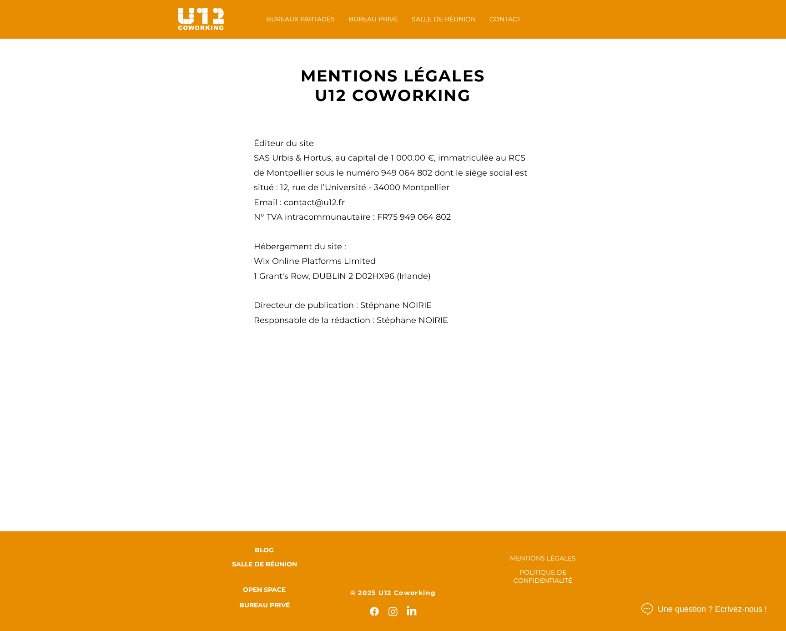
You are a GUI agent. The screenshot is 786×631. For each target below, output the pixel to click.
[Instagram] (393, 611)
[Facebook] (374, 611)
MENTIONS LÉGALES (543, 558)
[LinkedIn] (412, 611)
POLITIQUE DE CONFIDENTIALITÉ (543, 576)
